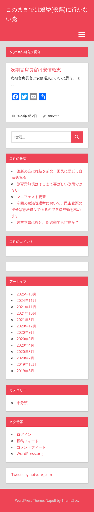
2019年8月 (25, 370)
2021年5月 (25, 319)
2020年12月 (26, 326)
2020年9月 (25, 332)
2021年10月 (26, 313)
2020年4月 (25, 345)
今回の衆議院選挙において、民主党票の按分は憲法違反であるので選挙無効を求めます (46, 209)
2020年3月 (25, 351)
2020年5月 (25, 338)
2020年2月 (25, 357)
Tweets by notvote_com (31, 474)
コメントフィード (31, 447)
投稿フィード (28, 440)
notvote (53, 116)
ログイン (24, 434)
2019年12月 (26, 364)
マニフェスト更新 (31, 196)
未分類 (22, 402)
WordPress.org (30, 453)
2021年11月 (26, 306)
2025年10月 (26, 294)
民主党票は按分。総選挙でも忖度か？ (48, 222)
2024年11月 (26, 300)
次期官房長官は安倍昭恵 (36, 70)
